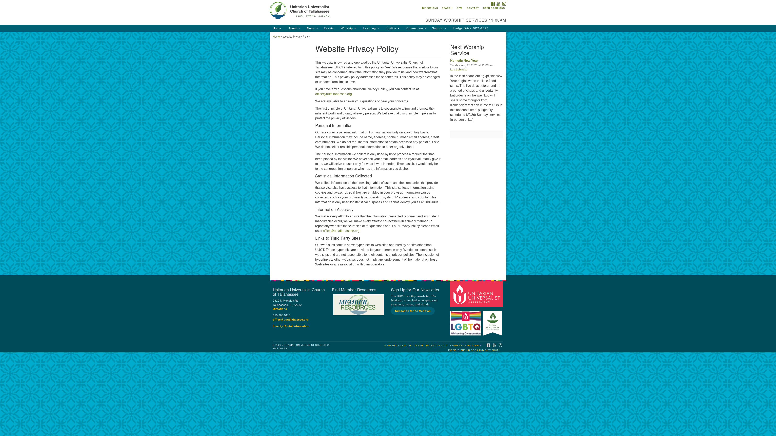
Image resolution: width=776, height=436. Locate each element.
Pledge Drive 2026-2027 (470, 28)
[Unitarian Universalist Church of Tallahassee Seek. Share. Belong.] (339, 11)
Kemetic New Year (464, 60)
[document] (388, 153)
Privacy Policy (436, 345)
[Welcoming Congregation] (466, 321)
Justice (391, 28)
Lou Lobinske (458, 69)
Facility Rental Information (291, 326)
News (311, 28)
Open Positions (494, 8)
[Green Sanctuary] (493, 321)
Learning (369, 28)
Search (447, 8)
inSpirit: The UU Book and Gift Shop (473, 350)
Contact (473, 8)
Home (277, 28)
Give (460, 8)
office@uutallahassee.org (333, 94)
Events (329, 28)
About (292, 28)
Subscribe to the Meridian (413, 310)
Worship (347, 28)
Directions (430, 8)
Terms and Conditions (465, 345)
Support (438, 28)
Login (419, 345)
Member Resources (398, 345)
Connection (414, 28)
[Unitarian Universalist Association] (477, 294)
